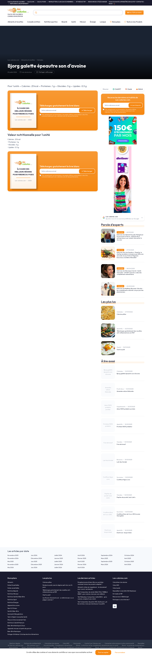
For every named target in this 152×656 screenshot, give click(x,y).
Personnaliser (120, 652)
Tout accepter (103, 652)
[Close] (116, 311)
